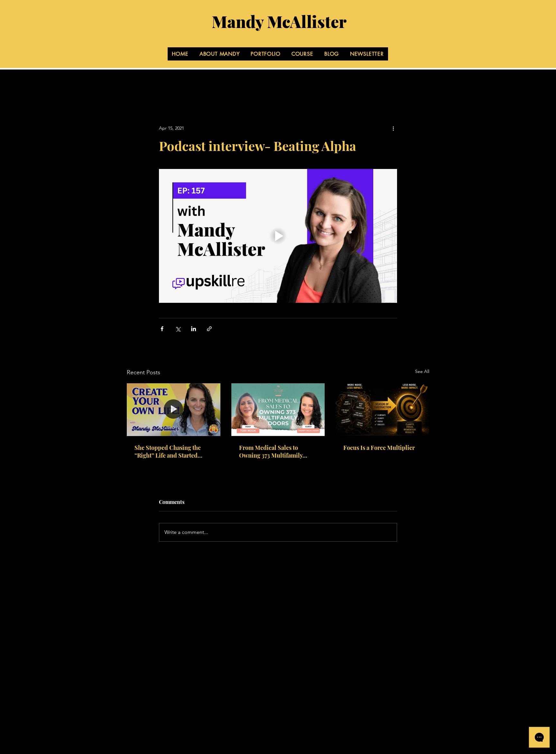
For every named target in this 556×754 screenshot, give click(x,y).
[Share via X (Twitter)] (178, 329)
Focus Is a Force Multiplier (379, 447)
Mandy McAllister (279, 21)
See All (422, 371)
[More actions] (393, 128)
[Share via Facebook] (162, 329)
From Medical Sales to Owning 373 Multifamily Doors (270, 451)
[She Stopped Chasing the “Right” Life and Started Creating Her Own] (173, 409)
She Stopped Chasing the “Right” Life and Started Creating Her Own (167, 451)
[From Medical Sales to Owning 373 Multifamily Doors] (278, 409)
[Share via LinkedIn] (193, 329)
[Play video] (278, 236)
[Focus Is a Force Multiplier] (382, 409)
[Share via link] (209, 329)
